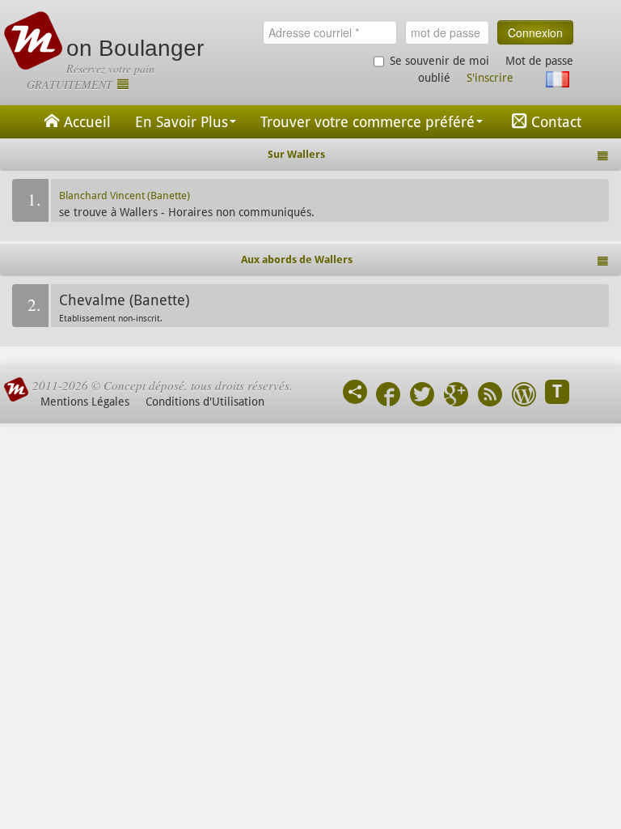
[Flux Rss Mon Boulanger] (490, 396)
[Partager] (355, 392)
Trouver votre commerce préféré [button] (367, 121)
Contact (556, 121)
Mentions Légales (84, 401)
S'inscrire (490, 77)
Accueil (87, 121)
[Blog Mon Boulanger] (524, 396)
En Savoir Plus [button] (181, 121)
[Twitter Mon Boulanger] (422, 396)
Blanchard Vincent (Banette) (124, 195)
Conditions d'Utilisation (205, 401)
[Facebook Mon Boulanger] (388, 396)
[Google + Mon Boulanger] (456, 396)
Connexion (535, 32)
